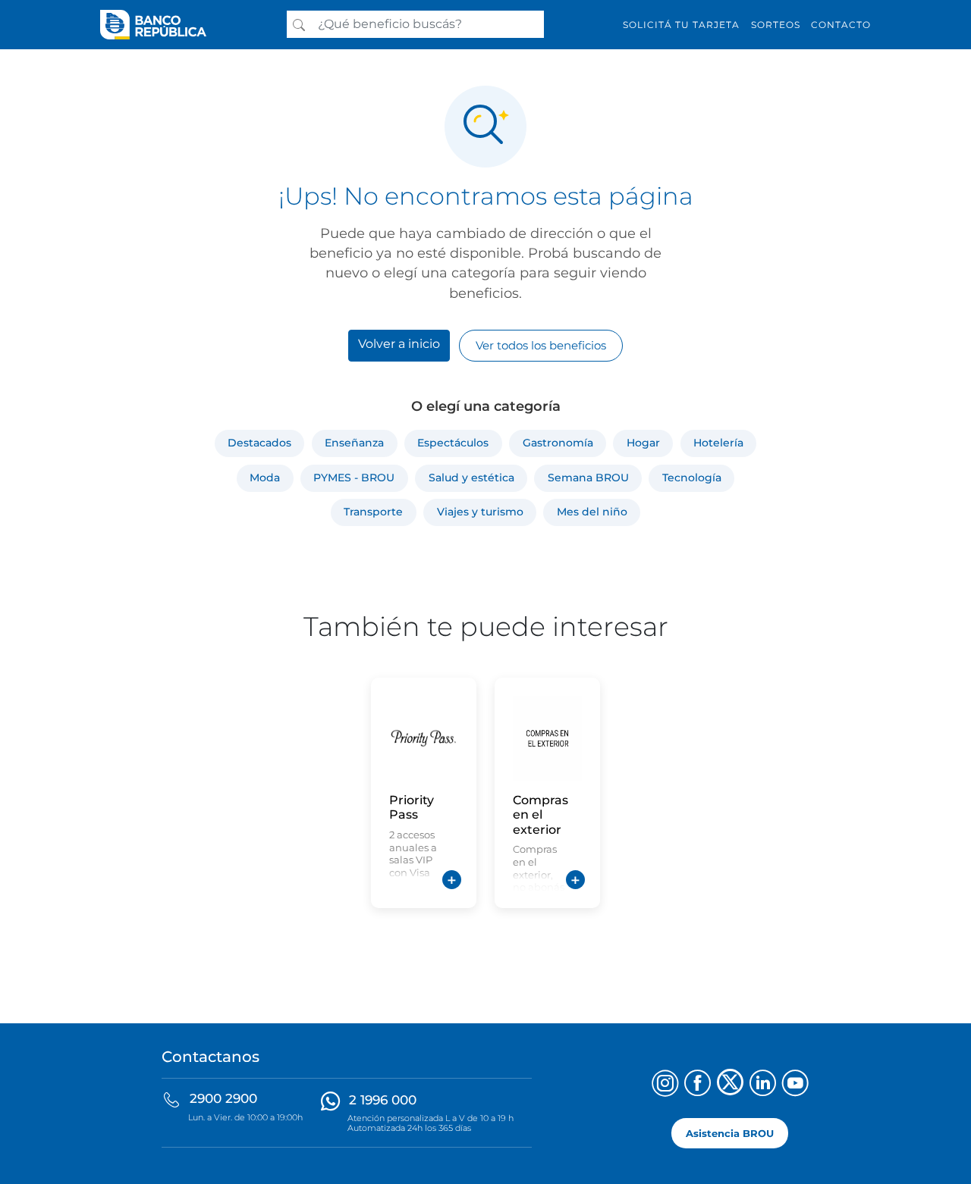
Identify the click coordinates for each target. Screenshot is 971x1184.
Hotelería (718, 442)
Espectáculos (453, 442)
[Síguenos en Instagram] (665, 1085)
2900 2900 (223, 1098)
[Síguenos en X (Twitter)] (730, 1085)
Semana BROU (588, 477)
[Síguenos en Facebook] (697, 1085)
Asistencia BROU (730, 1133)
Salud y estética (471, 477)
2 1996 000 (382, 1099)
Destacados (259, 442)
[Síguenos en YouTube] (795, 1085)
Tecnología (691, 477)
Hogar (643, 442)
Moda (265, 477)
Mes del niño (592, 511)
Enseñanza (354, 442)
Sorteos (775, 24)
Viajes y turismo (480, 511)
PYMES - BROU (353, 477)
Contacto (841, 24)
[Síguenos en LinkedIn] (762, 1085)
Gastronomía (558, 442)
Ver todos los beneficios (541, 345)
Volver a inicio (399, 344)
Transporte (373, 511)
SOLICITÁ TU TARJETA (681, 24)
